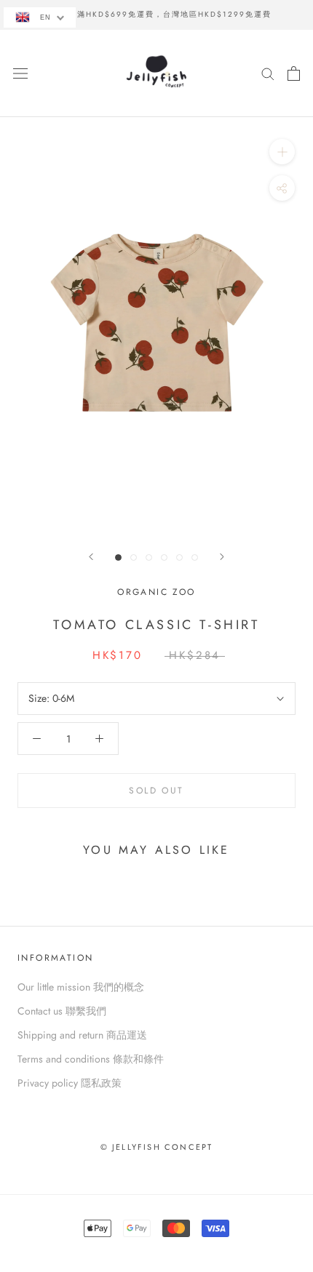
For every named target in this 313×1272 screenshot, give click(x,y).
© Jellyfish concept (156, 1147)
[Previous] (91, 556)
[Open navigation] (20, 73)
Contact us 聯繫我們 (61, 1011)
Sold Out (156, 790)
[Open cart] (294, 73)
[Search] (267, 73)
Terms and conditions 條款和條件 (90, 1059)
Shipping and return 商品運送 (82, 1035)
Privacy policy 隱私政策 (69, 1083)
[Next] (222, 556)
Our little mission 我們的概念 (80, 987)
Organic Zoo (156, 592)
